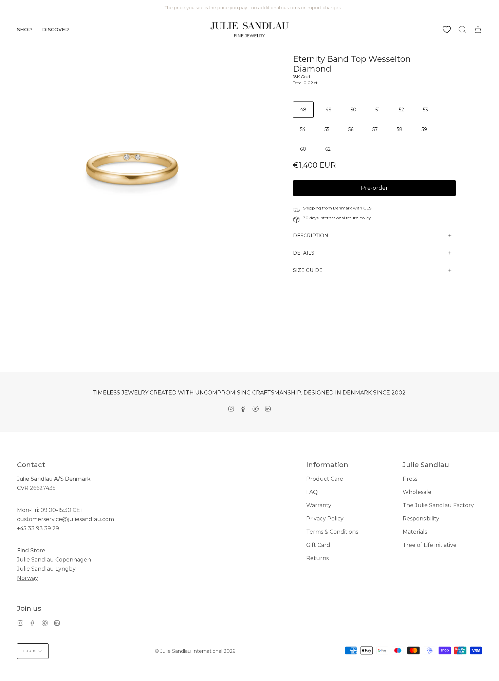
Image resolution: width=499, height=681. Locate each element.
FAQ (312, 492)
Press (410, 479)
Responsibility (421, 518)
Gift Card (318, 545)
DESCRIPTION (310, 236)
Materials (415, 532)
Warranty (318, 505)
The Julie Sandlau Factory (438, 505)
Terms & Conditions (332, 532)
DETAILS (303, 253)
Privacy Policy (325, 518)
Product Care (324, 479)
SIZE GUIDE (307, 270)
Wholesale (417, 492)
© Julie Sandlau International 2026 (195, 651)
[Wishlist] (447, 29)
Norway (27, 578)
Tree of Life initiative (430, 545)
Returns (317, 558)
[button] (24, 29)
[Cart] (478, 29)
